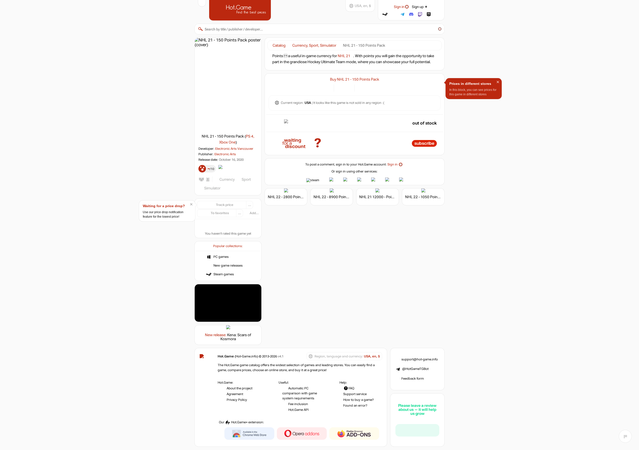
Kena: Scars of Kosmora (235, 337)
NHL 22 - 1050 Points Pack (427, 197)
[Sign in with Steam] (385, 14)
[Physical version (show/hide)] (347, 87)
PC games (221, 257)
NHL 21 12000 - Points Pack (382, 197)
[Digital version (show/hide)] (340, 87)
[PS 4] (361, 87)
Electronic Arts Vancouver (234, 148)
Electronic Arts (225, 154)
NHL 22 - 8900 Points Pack (336, 197)
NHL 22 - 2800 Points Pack (290, 197)
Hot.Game (240, 9)
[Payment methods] (327, 87)
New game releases (228, 265)
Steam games (224, 274)
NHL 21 (344, 56)
